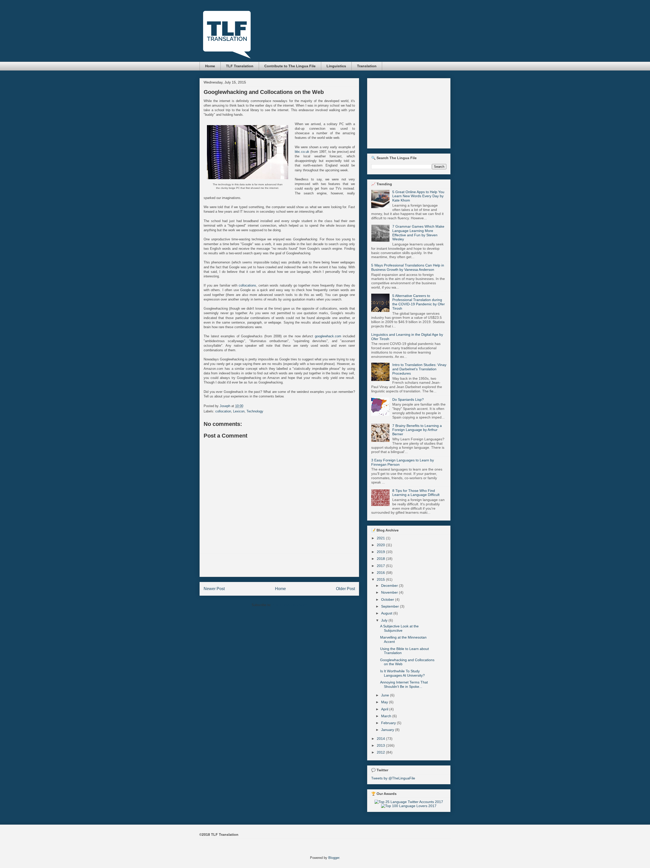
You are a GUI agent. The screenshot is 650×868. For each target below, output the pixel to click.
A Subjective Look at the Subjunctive (399, 628)
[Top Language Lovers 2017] (408, 806)
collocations (247, 285)
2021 (381, 538)
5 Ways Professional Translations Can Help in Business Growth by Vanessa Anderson (407, 267)
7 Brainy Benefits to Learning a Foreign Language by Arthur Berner (417, 430)
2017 (381, 566)
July (384, 620)
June (385, 695)
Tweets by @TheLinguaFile (393, 778)
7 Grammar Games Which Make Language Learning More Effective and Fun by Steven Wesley (418, 232)
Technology (255, 411)
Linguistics (336, 66)
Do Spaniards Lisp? (408, 399)
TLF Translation (239, 66)
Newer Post (214, 589)
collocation (223, 411)
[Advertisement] (279, 565)
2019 (381, 552)
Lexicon (239, 411)
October (388, 599)
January (388, 730)
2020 (381, 545)
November (390, 592)
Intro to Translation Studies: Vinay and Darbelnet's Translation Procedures (419, 369)
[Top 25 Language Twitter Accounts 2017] (409, 802)
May (385, 702)
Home (210, 66)
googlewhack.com (328, 336)
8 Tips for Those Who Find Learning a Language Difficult (416, 493)
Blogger (333, 858)
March (386, 716)
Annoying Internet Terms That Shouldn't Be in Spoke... (404, 684)
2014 (381, 739)
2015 (381, 579)
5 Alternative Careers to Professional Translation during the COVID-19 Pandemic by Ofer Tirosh (418, 302)
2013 (381, 745)
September (390, 606)
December (390, 585)
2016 (381, 573)
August (387, 613)
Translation (367, 66)
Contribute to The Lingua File (290, 66)
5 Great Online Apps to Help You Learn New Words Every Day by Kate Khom (418, 196)
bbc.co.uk (302, 152)
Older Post (345, 589)
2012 (381, 752)
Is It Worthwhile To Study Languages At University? (402, 673)
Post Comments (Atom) (289, 605)
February (389, 723)
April (385, 709)
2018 (381, 559)
